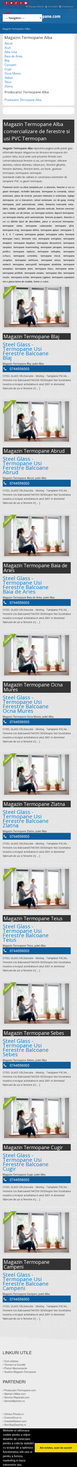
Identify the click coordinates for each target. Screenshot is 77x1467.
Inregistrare (67, 6)
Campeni (10, 65)
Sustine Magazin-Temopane (20, 1372)
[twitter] (11, 2)
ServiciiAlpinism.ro (14, 1401)
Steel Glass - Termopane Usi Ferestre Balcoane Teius (26, 933)
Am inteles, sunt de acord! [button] (56, 1447)
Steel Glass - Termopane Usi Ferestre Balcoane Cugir (26, 1162)
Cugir (8, 69)
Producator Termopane (22, 100)
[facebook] (6, 2)
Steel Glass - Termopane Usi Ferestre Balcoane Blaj (26, 351)
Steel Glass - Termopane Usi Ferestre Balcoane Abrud (26, 465)
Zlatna (8, 86)
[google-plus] (16, 2)
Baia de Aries (13, 56)
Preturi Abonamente (15, 1368)
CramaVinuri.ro (12, 1417)
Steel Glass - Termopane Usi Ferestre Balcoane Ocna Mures (26, 704)
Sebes (8, 77)
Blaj (6, 60)
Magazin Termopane (13, 28)
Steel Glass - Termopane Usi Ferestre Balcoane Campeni (26, 1281)
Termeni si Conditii (14, 1364)
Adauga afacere (36, 6)
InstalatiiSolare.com (15, 1421)
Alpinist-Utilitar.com (15, 1394)
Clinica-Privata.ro (14, 1414)
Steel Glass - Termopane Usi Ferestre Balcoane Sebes (26, 1047)
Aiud (7, 47)
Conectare (53, 6)
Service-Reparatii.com (16, 1397)
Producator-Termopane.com (20, 1390)
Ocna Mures (12, 73)
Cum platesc (11, 1361)
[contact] (26, 2)
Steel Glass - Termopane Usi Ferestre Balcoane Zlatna (26, 819)
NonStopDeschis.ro (15, 1424)
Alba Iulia (10, 52)
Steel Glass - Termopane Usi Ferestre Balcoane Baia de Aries (26, 585)
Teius (7, 82)
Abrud (8, 43)
